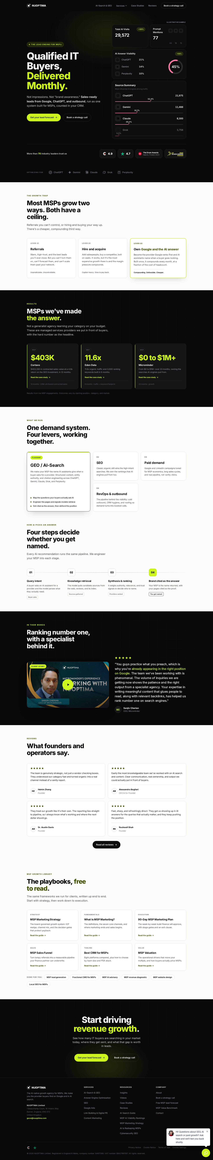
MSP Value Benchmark (167, 1108)
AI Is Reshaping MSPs (130, 1128)
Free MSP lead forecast (167, 1103)
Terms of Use (164, 1147)
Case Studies (137, 5)
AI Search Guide (127, 1113)
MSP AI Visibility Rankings (132, 1118)
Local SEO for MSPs (38, 984)
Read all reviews (106, 844)
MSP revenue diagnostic (135, 977)
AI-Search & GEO (104, 5)
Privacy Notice (134, 1147)
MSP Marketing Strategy (132, 1123)
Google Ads (89, 1108)
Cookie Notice (149, 1147)
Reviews (152, 5)
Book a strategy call (173, 5)
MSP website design (162, 977)
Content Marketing (93, 1118)
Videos (123, 1098)
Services (120, 5)
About (159, 1092)
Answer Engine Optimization (97, 1098)
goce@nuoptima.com (37, 1118)
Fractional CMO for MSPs (84, 977)
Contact (159, 1113)
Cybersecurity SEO (129, 1133)
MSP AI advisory (110, 977)
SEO (86, 1103)
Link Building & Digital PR (96, 1113)
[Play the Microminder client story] (67, 684)
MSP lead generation (56, 977)
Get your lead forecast (43, 117)
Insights (123, 1092)
